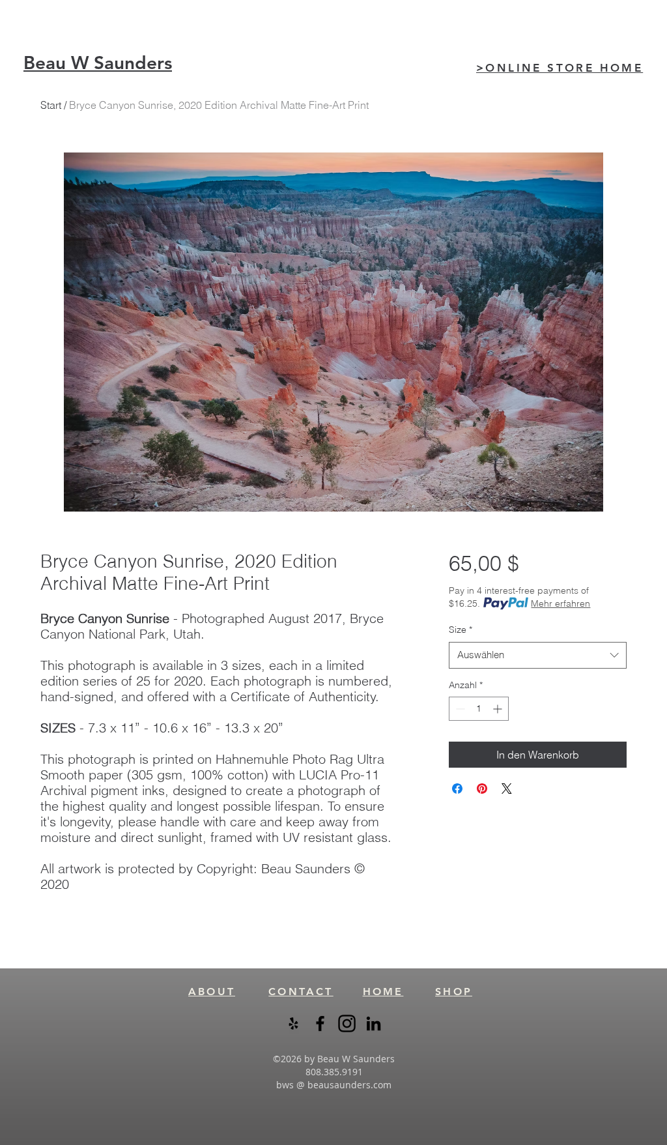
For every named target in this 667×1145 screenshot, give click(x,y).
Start (50, 104)
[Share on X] (507, 788)
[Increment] (498, 708)
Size (460, 629)
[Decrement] (459, 708)
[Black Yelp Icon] (293, 1023)
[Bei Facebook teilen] (457, 788)
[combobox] (538, 655)
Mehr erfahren (560, 603)
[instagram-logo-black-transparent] (347, 1023)
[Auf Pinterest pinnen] (482, 788)
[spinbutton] (478, 708)
